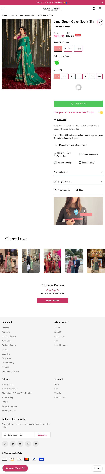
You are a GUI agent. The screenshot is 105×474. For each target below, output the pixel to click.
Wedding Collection (10, 371)
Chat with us (59, 397)
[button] (100, 9)
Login (56, 384)
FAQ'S (5, 401)
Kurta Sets (6, 340)
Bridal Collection (9, 336)
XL (92, 76)
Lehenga (5, 327)
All (13, 15)
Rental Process (60, 345)
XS (64, 76)
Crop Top (6, 353)
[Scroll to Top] (99, 460)
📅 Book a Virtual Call (15, 468)
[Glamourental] (52, 8)
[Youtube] (36, 444)
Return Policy (7, 397)
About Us (58, 332)
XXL (99, 76)
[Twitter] (28, 444)
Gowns (5, 349)
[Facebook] (13, 444)
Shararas (5, 367)
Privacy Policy (8, 384)
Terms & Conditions (10, 388)
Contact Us (59, 336)
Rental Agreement (9, 406)
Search (57, 327)
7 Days (78, 48)
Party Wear (6, 358)
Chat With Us (80, 103)
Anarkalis (6, 332)
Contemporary (8, 362)
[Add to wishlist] (100, 22)
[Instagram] (20, 444)
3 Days (58, 48)
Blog (56, 340)
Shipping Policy (8, 410)
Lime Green (56, 62)
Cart (56, 388)
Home (4, 15)
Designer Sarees (9, 345)
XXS (57, 76)
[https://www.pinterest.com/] (5, 444)
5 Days (68, 48)
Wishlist (57, 393)
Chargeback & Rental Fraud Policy (17, 393)
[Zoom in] (46, 25)
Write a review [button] (52, 300)
